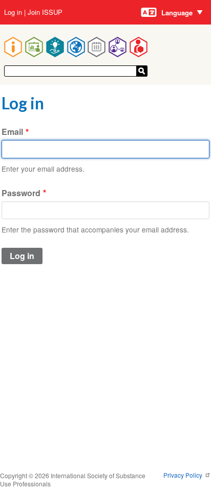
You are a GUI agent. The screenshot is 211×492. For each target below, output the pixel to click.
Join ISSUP (45, 12)
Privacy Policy (183, 475)
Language (177, 12)
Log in (13, 12)
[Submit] (141, 71)
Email (12, 131)
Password (21, 193)
